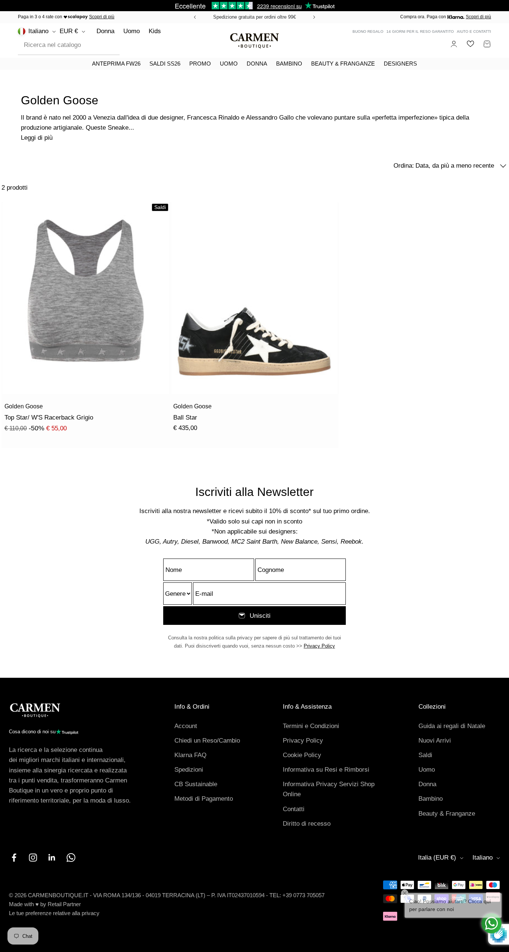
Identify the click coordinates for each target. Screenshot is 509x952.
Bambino (289, 63)
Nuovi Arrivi (434, 740)
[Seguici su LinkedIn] (52, 858)
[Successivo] (315, 17)
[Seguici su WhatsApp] (71, 858)
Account (185, 726)
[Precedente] (194, 17)
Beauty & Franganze (343, 63)
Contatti (293, 809)
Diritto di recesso (307, 823)
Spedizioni (188, 769)
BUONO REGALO (367, 31)
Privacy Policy (319, 646)
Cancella (109, 44)
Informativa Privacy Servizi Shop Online (328, 789)
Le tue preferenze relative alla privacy (54, 913)
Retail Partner (64, 904)
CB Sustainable (195, 784)
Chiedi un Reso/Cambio (207, 740)
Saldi (425, 755)
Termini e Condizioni (311, 726)
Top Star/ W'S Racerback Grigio (48, 417)
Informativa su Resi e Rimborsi (326, 769)
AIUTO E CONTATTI (474, 31)
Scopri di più (101, 16)
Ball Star (185, 417)
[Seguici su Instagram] (33, 858)
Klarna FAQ (190, 755)
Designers (400, 63)
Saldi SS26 (164, 63)
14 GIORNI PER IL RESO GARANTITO (420, 31)
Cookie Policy (302, 755)
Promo (200, 63)
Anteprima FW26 (116, 63)
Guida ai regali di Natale (451, 726)
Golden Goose (23, 406)
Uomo (131, 31)
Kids (155, 31)
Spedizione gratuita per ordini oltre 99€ (254, 17)
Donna (105, 31)
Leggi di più (37, 137)
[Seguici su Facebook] (14, 858)
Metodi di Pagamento (203, 798)
